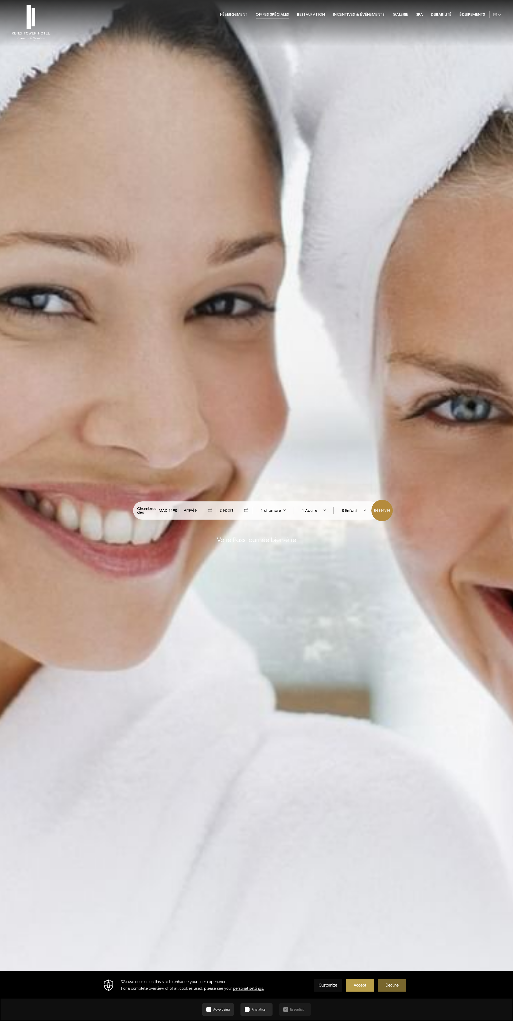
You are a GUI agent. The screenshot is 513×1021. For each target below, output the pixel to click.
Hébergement (234, 14)
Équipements (472, 14)
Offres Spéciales (272, 14)
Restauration (311, 14)
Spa (419, 14)
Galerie (400, 14)
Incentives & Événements (359, 14)
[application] (256, 996)
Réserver (382, 510)
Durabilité (441, 14)
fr (495, 14)
